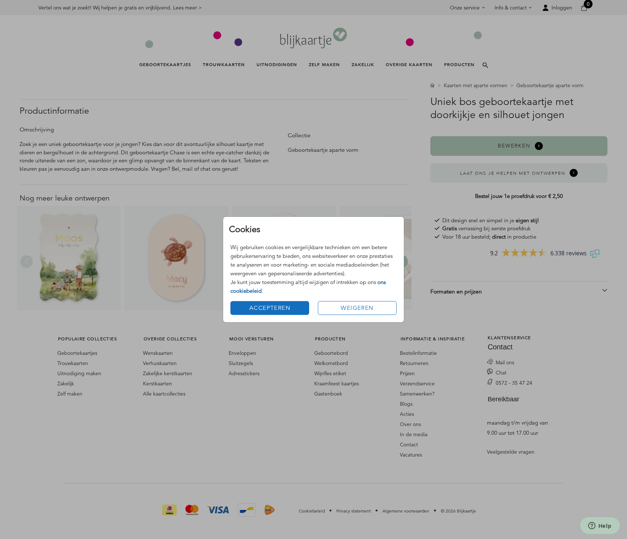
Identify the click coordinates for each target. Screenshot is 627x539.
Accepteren (269, 308)
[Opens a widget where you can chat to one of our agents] (600, 526)
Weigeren (357, 308)
